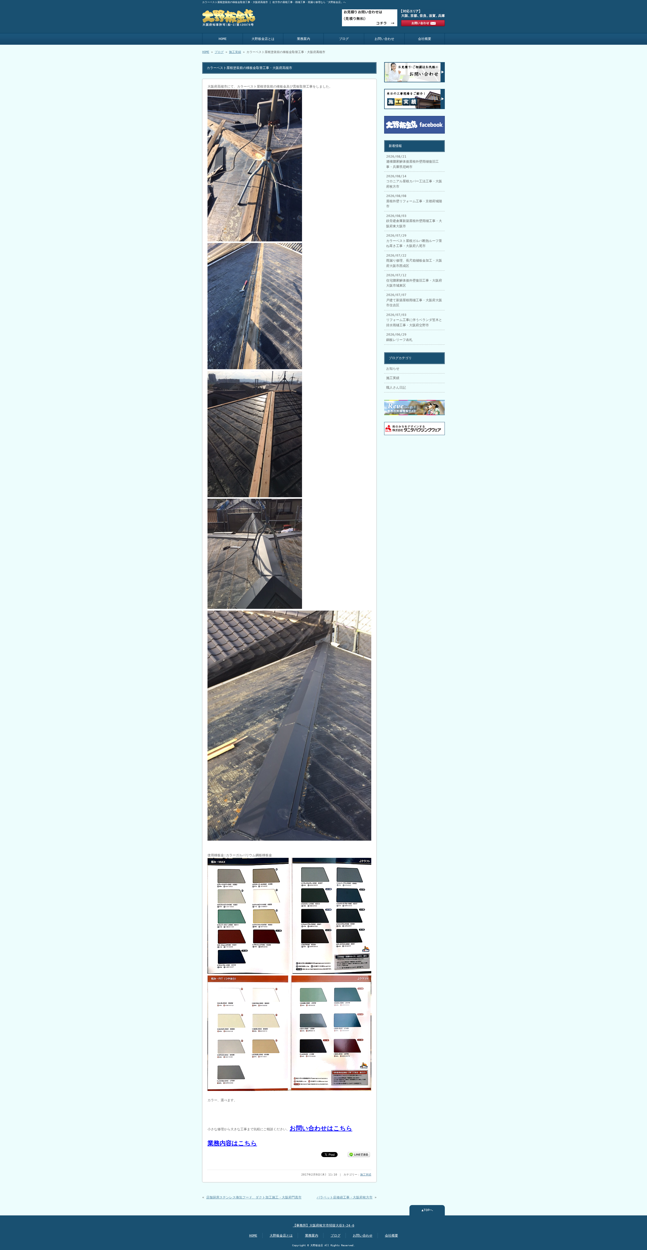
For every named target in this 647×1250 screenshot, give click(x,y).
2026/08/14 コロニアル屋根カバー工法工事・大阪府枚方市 (414, 181)
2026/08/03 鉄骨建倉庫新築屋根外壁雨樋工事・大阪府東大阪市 (414, 221)
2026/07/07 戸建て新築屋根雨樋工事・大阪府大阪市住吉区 (414, 300)
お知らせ (392, 368)
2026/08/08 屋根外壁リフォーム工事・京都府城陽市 (414, 201)
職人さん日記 (396, 387)
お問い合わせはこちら (321, 1128)
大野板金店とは (262, 39)
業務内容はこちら (232, 1143)
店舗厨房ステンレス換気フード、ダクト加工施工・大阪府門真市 (254, 1197)
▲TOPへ (427, 1210)
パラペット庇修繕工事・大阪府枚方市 (345, 1197)
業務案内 (303, 39)
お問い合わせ (384, 39)
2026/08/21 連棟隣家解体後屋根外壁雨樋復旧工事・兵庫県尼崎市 (412, 162)
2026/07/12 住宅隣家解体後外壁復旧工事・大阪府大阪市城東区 (414, 280)
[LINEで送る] (359, 1154)
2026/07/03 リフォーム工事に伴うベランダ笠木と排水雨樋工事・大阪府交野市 (414, 320)
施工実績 (235, 52)
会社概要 (424, 39)
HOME (223, 39)
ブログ (344, 39)
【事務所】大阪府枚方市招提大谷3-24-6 (323, 1225)
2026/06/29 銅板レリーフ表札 (399, 337)
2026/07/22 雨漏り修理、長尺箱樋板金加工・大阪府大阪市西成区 (414, 261)
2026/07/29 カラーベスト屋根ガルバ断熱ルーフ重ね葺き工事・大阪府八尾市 (414, 241)
